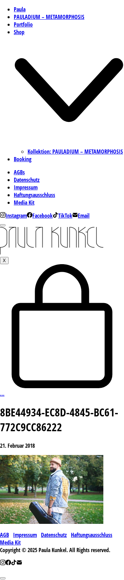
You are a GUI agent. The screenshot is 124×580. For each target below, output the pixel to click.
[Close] (3, 225)
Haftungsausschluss (91, 535)
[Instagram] (3, 563)
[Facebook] (8, 563)
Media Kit (10, 542)
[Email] (19, 563)
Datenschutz (54, 535)
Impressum (25, 535)
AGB (4, 535)
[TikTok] (14, 563)
